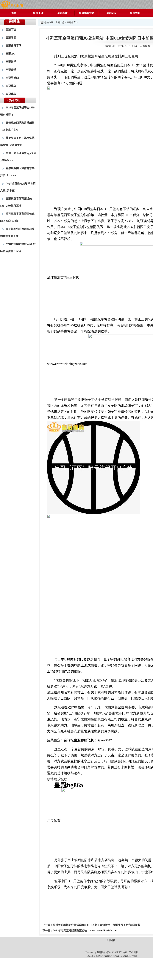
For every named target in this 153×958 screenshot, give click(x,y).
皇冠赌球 (11, 69)
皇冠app (111, 13)
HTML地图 (133, 952)
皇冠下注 (38, 13)
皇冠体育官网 (87, 13)
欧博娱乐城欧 (57, 779)
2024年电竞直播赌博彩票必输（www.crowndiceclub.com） (86, 930)
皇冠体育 (14, 20)
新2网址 (133, 956)
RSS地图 (122, 952)
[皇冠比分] (11, 4)
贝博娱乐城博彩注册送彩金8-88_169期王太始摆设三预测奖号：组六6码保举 (96, 925)
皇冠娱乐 (135, 13)
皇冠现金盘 (109, 56)
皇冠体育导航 (93, 956)
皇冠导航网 (12, 77)
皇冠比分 (11, 85)
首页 (14, 13)
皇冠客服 (62, 13)
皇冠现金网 (114, 956)
